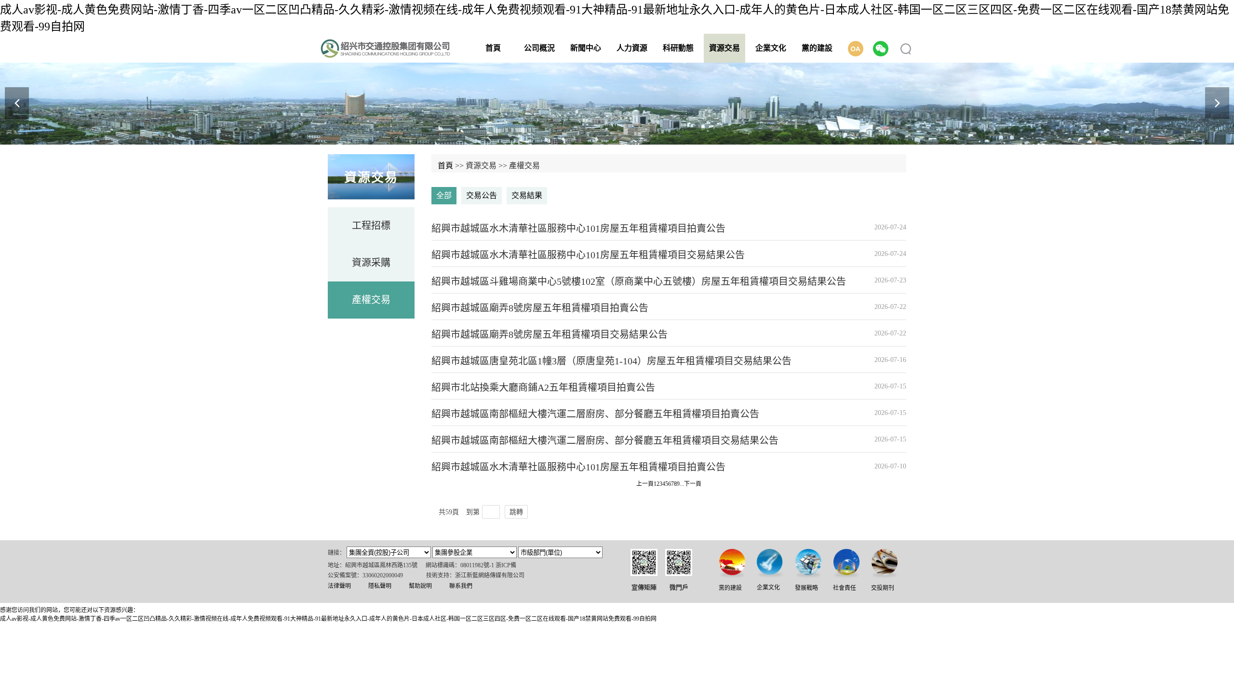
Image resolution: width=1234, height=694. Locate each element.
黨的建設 (817, 48)
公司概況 (539, 48)
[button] (1217, 103)
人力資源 (632, 48)
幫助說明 (420, 586)
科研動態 (678, 48)
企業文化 (770, 48)
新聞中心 (585, 48)
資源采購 (371, 262)
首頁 (493, 48)
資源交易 (724, 48)
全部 (444, 195)
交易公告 (481, 195)
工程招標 (371, 225)
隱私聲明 (379, 586)
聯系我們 (460, 586)
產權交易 (371, 299)
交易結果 (526, 195)
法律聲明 (339, 586)
